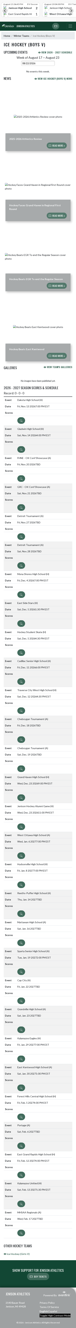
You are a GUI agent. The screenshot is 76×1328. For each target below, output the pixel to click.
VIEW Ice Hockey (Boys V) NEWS (54, 78)
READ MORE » (58, 145)
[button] (55, 26)
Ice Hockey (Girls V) (18, 1253)
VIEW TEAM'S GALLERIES (59, 367)
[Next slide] (71, 10)
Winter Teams (21, 35)
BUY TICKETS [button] (40, 1276)
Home (7, 35)
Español (52, 1311)
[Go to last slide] (4, 10)
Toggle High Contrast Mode (55, 1315)
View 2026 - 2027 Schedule (56, 52)
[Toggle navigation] (70, 26)
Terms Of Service (49, 1306)
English (44, 1311)
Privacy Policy (47, 1302)
